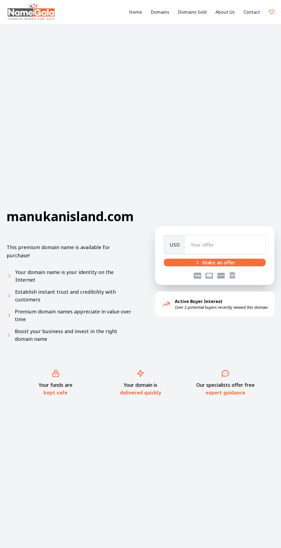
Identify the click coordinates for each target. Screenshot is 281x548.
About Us (225, 12)
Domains (160, 12)
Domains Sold (192, 12)
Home (135, 12)
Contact (251, 12)
